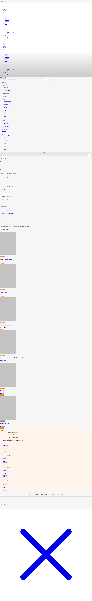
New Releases (5, 95)
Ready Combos (5, 87)
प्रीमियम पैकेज (5, 11)
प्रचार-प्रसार (4, 38)
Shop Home (5, 84)
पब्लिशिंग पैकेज (5, 9)
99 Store (4, 86)
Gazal (5, 112)
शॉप (3, 12)
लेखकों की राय (7, 31)
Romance (5, 105)
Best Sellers (5, 96)
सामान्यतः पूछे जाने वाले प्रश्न (9, 32)
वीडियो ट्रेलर (7, 21)
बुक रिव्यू (6, 37)
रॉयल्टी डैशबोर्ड (5, 14)
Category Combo (7, 90)
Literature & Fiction (7, 101)
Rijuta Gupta (2, 393)
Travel (5, 109)
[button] (40, 41)
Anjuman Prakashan (3, 1)
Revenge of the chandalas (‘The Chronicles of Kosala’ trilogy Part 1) (14, 358)
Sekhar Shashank (3, 262)
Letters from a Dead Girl (5, 325)
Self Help (5, 107)
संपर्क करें (6, 34)
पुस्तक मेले (4, 35)
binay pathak (2, 162)
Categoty (4, 99)
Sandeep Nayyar (3, 360)
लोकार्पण (6, 17)
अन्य (3, 23)
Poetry (5, 115)
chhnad (5, 110)
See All (5, 116)
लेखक (6, 24)
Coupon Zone (5, 98)
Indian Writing (6, 104)
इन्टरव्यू (6, 18)
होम (3, 6)
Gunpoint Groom (4, 292)
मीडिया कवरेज (7, 20)
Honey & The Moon (4, 423)
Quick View (2, 263)
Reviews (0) (5, 179)
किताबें (6, 26)
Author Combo (6, 89)
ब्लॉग (5, 29)
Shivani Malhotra (3, 328)
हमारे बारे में (7, 28)
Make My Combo (6, 93)
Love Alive (2, 391)
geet (5, 113)
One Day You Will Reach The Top (7, 259)
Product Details (5, 177)
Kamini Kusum (2, 295)
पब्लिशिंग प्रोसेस (5, 8)
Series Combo (6, 92)
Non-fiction (6, 102)
